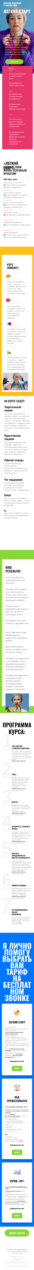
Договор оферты (17, 1259)
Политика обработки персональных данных (17, 1262)
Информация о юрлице (17, 1256)
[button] (14, 61)
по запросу (16, 1057)
